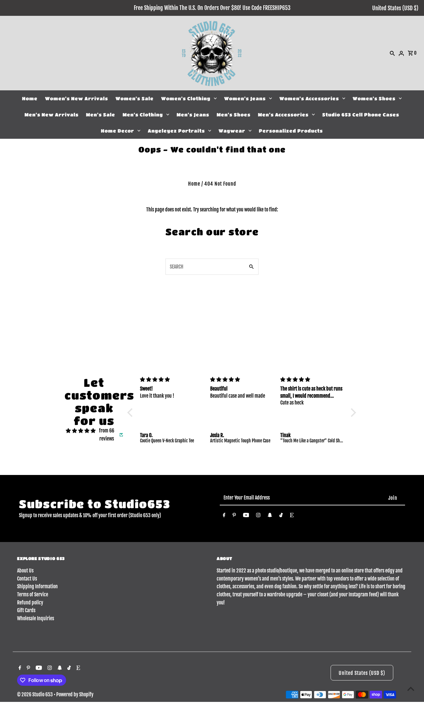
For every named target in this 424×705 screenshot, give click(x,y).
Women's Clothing (185, 98)
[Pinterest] (234, 516)
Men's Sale (100, 114)
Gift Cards (26, 610)
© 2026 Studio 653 (35, 694)
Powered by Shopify (74, 694)
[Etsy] (292, 516)
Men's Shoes (233, 114)
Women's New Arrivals (76, 98)
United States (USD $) (395, 8)
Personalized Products (291, 130)
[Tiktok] (281, 516)
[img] (81, 431)
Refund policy (30, 602)
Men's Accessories (283, 114)
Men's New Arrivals (52, 114)
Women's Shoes (374, 98)
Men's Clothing (143, 114)
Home (30, 98)
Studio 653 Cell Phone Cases (360, 114)
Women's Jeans (245, 98)
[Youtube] (246, 516)
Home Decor (117, 130)
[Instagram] (258, 516)
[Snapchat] (270, 516)
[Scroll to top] (411, 689)
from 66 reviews (106, 434)
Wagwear (232, 130)
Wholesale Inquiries (35, 618)
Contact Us (27, 579)
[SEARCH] (392, 53)
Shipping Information (37, 586)
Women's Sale (134, 98)
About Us (25, 570)
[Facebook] (224, 516)
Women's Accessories (309, 98)
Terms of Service (32, 594)
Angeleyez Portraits (176, 130)
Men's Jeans (193, 114)
